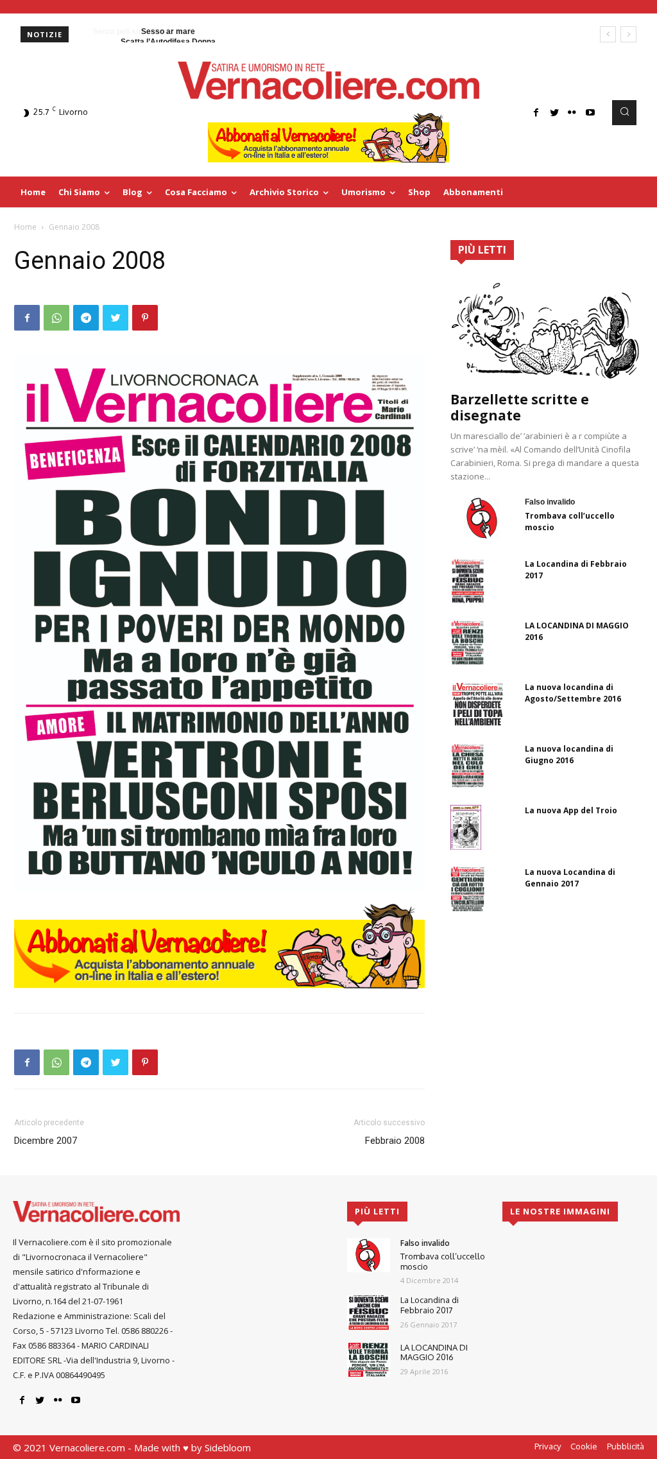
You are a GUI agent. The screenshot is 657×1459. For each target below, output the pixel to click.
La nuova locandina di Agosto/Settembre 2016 (573, 693)
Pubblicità (625, 1446)
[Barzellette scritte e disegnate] (546, 330)
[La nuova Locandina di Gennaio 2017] (467, 889)
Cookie (583, 1446)
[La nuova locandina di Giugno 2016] (467, 765)
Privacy (547, 1446)
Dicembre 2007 (45, 1140)
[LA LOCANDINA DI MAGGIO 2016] (467, 642)
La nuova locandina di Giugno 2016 (569, 754)
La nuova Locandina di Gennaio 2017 (570, 878)
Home (25, 226)
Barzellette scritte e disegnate (519, 407)
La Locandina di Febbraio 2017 (429, 1305)
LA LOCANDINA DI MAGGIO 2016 (434, 1352)
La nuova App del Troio (571, 810)
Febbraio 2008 (395, 1140)
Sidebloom (228, 1447)
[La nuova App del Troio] (465, 827)
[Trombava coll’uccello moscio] (482, 518)
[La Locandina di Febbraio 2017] (467, 580)
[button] (624, 112)
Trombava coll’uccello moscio (442, 1261)
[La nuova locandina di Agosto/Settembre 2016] (477, 704)
